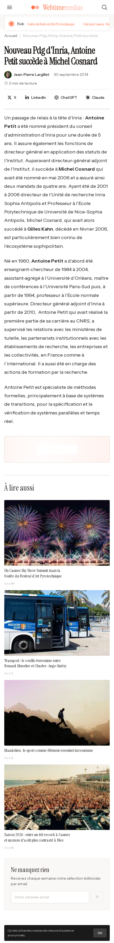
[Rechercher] (104, 7)
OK (100, 933)
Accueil (10, 35)
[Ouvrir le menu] (9, 7)
